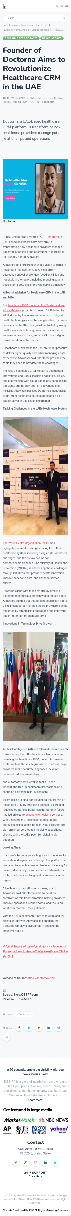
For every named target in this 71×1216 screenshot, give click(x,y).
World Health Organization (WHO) (29, 543)
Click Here (35, 1176)
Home (5, 25)
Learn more (35, 1099)
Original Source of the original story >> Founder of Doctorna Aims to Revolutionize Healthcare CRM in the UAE (35, 951)
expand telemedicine (39, 814)
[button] (61, 6)
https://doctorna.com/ (41, 978)
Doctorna (54, 237)
